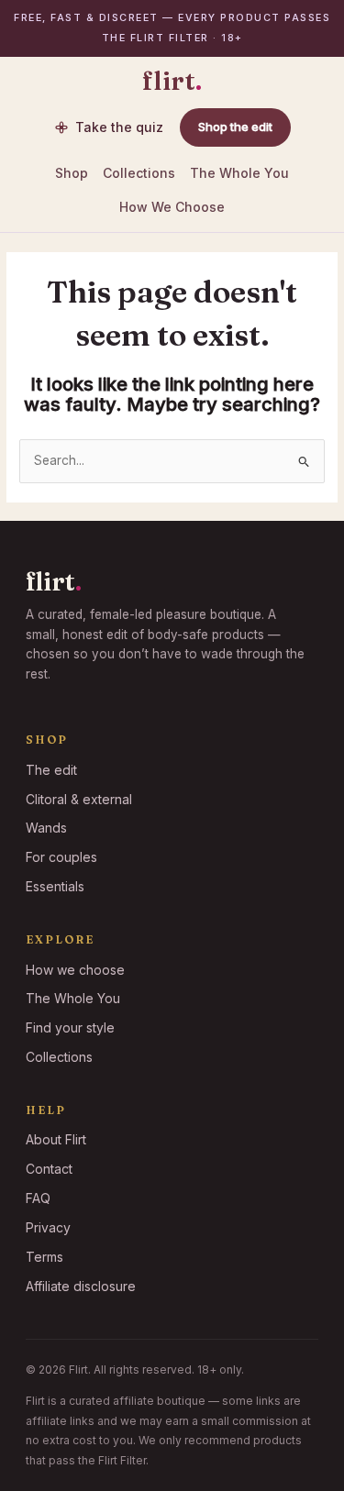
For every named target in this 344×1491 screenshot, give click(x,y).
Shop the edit (235, 126)
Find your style (70, 1027)
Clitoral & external (79, 799)
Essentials (55, 886)
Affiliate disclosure (81, 1286)
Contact (49, 1168)
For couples (61, 857)
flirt (172, 82)
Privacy (48, 1227)
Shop (71, 173)
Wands (46, 827)
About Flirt (56, 1139)
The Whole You (239, 173)
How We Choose (172, 207)
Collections (139, 173)
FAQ (38, 1198)
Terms (44, 1257)
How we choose (75, 969)
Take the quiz (119, 127)
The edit (51, 770)
